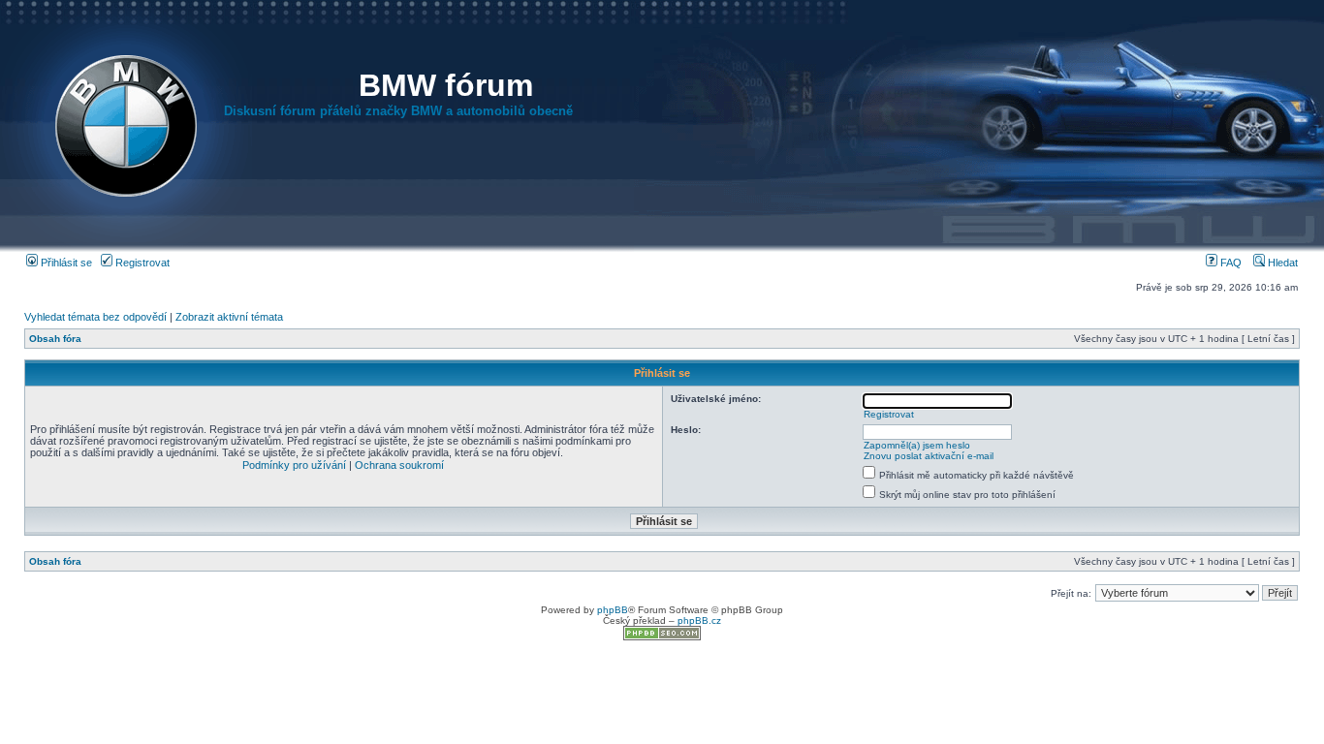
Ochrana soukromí (399, 465)
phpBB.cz (699, 620)
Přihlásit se (65, 262)
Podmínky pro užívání (294, 465)
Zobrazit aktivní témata (229, 317)
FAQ (1229, 262)
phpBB (612, 609)
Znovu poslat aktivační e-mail (928, 455)
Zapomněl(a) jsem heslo (917, 445)
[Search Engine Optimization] (662, 637)
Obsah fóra (55, 338)
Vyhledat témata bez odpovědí (95, 317)
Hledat (1281, 262)
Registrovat (141, 262)
